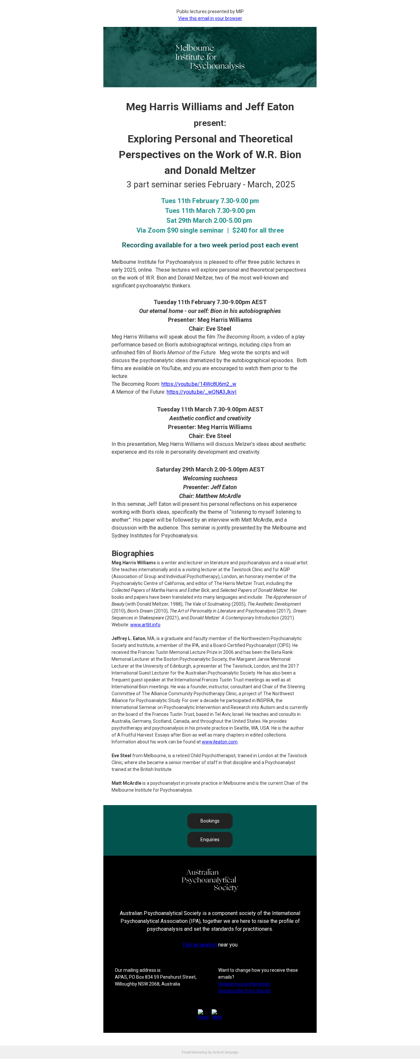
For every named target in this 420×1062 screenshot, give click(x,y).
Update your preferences (244, 984)
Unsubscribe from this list (244, 990)
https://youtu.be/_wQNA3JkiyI (202, 392)
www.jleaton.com (220, 741)
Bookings (210, 820)
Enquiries (210, 839)
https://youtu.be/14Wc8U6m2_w (198, 384)
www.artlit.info (145, 624)
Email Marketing (194, 1052)
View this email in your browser (210, 18)
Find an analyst (200, 945)
